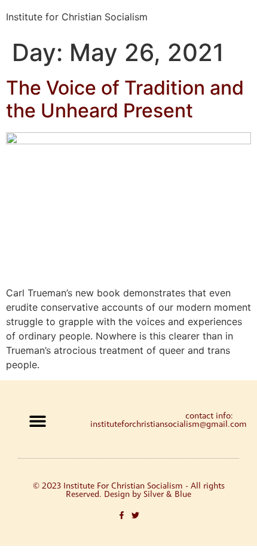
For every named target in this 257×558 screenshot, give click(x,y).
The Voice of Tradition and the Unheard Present (125, 99)
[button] (37, 420)
